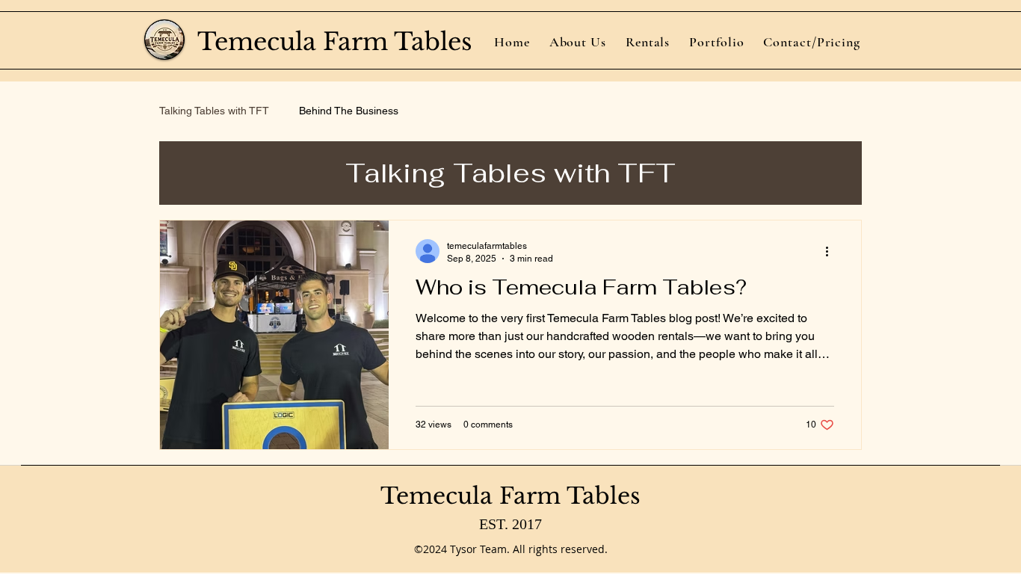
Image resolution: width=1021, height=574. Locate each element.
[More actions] (832, 251)
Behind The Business (348, 111)
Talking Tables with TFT (214, 111)
